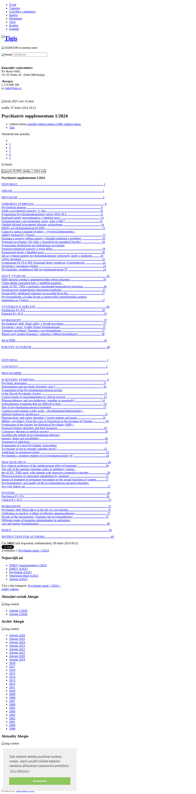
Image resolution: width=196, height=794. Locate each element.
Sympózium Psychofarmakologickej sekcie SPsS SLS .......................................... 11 (52, 214)
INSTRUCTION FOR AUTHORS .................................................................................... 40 (58, 536)
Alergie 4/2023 (18, 579)
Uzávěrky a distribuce (22, 11)
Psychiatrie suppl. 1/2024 (33, 550)
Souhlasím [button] (40, 780)
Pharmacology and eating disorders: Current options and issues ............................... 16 (53, 417)
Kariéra (13, 25)
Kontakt (14, 29)
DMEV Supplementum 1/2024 (28, 565)
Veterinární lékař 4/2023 (23, 575)
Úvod (12, 4)
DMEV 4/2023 (18, 568)
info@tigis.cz (13, 88)
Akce (12, 22)
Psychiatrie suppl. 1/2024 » (44, 585)
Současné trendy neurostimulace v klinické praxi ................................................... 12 (53, 217)
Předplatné (15, 18)
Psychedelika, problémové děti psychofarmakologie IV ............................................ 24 (54, 269)
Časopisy (14, 8)
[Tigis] (9, 38)
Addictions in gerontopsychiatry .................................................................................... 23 (55, 452)
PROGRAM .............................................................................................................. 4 (53, 197)
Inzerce (13, 15)
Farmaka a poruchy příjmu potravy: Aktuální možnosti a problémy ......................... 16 (53, 238)
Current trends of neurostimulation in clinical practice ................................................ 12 (54, 397)
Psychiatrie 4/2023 (20, 572)
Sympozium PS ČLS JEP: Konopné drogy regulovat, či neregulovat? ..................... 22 (54, 262)
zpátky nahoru (10, 589)
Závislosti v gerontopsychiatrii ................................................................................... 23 (54, 266)
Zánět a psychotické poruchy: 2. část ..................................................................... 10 (52, 210)
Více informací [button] (19, 771)
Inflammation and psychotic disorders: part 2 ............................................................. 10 (54, 386)
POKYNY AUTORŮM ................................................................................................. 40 (56, 347)
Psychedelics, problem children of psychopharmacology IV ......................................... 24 (55, 455)
